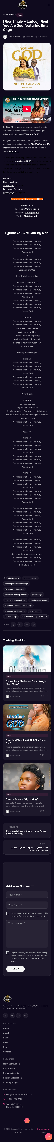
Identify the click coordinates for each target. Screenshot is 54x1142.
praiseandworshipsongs (15, 611)
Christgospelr (32, 209)
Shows (6, 1038)
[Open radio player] (48, 1136)
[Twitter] (18, 1015)
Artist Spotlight (10, 1082)
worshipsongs (11, 617)
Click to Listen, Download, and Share (27, 199)
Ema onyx (14, 151)
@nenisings (8, 185)
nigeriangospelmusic (38, 600)
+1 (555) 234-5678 (14, 1099)
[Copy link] (33, 624)
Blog (5, 1047)
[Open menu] (47, 5)
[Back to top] (27, 1120)
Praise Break (9, 1068)
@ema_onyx (9, 193)
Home (6, 1028)
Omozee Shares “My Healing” (22, 799)
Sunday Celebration (12, 1078)
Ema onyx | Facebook (13, 189)
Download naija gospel (14, 589)
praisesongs (35, 611)
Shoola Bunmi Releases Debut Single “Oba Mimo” (26, 683)
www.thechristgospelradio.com (34, 617)
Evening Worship (11, 1073)
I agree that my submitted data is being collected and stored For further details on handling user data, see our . (29, 957)
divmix (43, 1132)
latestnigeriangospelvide (15, 600)
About (6, 1033)
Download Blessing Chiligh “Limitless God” (26, 742)
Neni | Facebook (10, 182)
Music (20, 15)
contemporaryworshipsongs (16, 584)
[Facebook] (5, 1015)
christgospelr (13, 578)
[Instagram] (12, 1015)
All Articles (11, 14)
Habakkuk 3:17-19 (22, 161)
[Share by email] (27, 624)
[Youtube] (25, 1015)
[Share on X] (20, 624)
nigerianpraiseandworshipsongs (18, 606)
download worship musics (16, 595)
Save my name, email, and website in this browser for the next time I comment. (29, 914)
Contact (7, 1052)
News (6, 1042)
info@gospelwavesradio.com (19, 1094)
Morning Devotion (11, 1064)
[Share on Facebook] (13, 624)
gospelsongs (37, 595)
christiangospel (30, 578)
